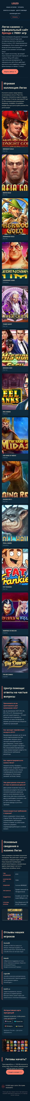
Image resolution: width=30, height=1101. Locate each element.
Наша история (11, 7)
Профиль (15, 17)
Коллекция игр (15, 13)
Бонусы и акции (9, 10)
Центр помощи (21, 10)
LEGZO (15, 3)
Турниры (21, 7)
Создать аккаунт (14, 1072)
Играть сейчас (9, 72)
